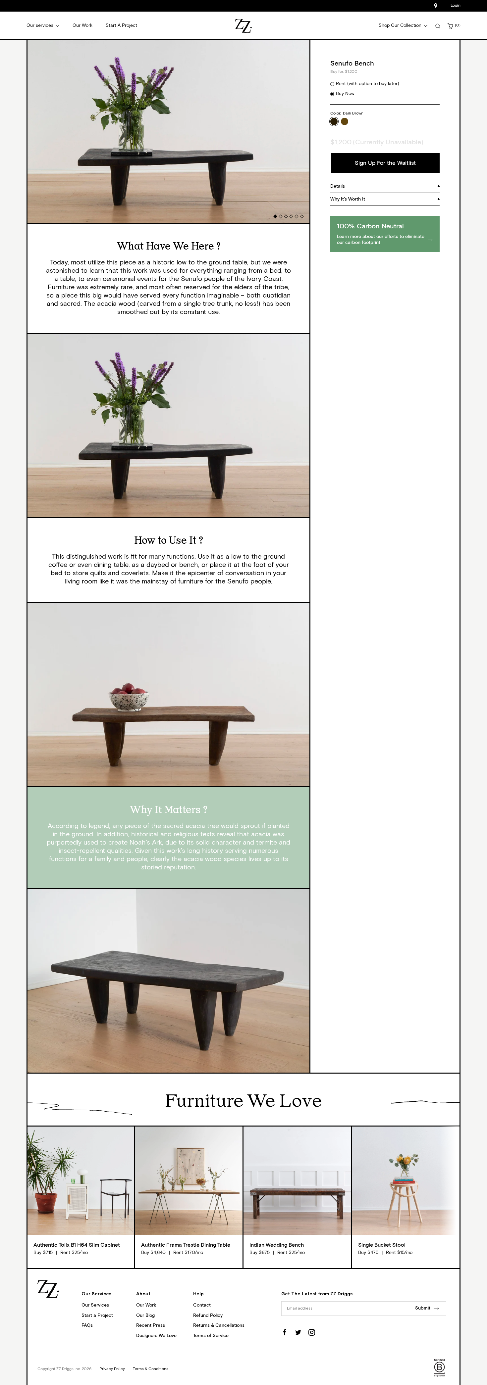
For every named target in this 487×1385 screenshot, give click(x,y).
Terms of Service (211, 1335)
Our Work (146, 1305)
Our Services (95, 1305)
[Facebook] (284, 1332)
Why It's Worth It (347, 199)
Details (337, 186)
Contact (202, 1305)
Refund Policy (208, 1315)
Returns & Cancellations (218, 1325)
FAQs (87, 1325)
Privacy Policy (112, 1369)
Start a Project (97, 1315)
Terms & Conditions (150, 1369)
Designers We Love (156, 1335)
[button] (275, 216)
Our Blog (145, 1315)
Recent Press (150, 1325)
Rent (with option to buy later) (367, 83)
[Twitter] (298, 1332)
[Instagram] (311, 1332)
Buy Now (345, 93)
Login (455, 6)
